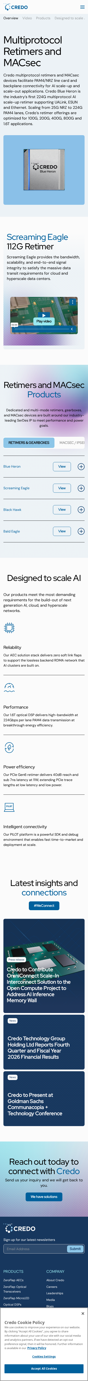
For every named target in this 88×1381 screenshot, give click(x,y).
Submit (75, 1248)
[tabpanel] (44, 499)
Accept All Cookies (44, 1369)
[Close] (83, 1313)
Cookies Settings (44, 1357)
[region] (44, 1344)
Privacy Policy (36, 1348)
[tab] (28, 443)
